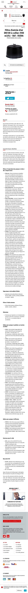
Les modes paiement (20, 552)
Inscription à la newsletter (12, 521)
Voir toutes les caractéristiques (16, 65)
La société (6, 544)
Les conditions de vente (8, 548)
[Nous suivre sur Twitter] (4, 536)
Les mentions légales (8, 546)
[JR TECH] (2, 10)
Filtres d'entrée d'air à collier (14, 38)
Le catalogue (18, 544)
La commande (19, 548)
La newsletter (6, 552)
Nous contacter (6, 550)
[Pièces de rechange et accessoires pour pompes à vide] (13, 2)
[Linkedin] (8, 536)
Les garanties (18, 546)
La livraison (18, 550)
